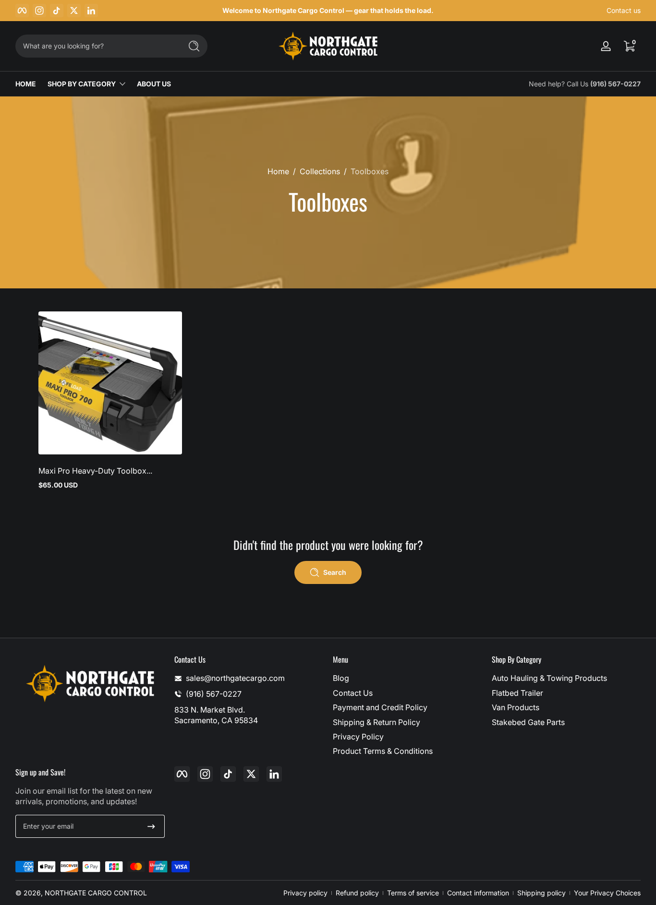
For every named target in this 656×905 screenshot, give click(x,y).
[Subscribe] (151, 826)
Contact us (624, 10)
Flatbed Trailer (517, 693)
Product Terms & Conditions (383, 751)
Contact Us (353, 693)
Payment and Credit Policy (380, 707)
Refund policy (357, 893)
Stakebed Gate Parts (528, 722)
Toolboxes (370, 171)
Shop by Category (82, 84)
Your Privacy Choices (607, 893)
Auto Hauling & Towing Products (549, 678)
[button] (629, 46)
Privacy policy (305, 893)
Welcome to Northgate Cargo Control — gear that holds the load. (328, 10)
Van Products (515, 707)
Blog (341, 678)
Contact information (478, 893)
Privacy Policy (358, 736)
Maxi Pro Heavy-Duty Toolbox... (95, 471)
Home (278, 171)
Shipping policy (541, 893)
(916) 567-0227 (615, 84)
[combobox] (96, 46)
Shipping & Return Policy (376, 722)
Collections (320, 171)
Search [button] (334, 572)
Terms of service (413, 893)
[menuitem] (407, 678)
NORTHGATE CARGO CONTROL (96, 893)
